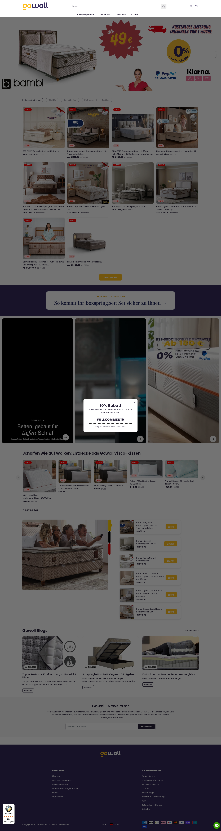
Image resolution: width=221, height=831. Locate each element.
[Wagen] (196, 6)
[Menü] (13, 805)
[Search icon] (163, 6)
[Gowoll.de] (35, 6)
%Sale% (135, 14)
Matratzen (105, 14)
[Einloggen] (191, 6)
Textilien (120, 14)
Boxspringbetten (85, 14)
